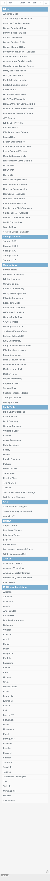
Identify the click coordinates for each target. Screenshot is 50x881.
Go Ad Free (4, 875)
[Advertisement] (25, 843)
